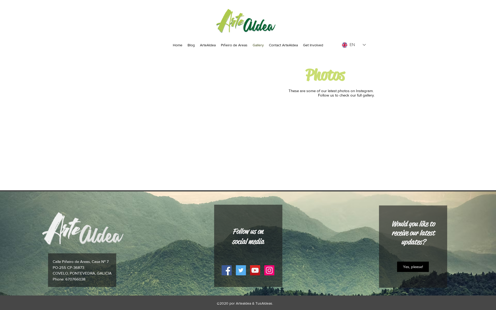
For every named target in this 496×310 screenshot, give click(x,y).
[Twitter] (241, 270)
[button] (413, 267)
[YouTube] (255, 270)
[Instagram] (269, 270)
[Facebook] (227, 270)
